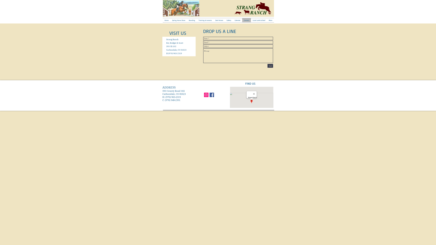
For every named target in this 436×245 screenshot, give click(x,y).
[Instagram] (206, 95)
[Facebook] (212, 95)
